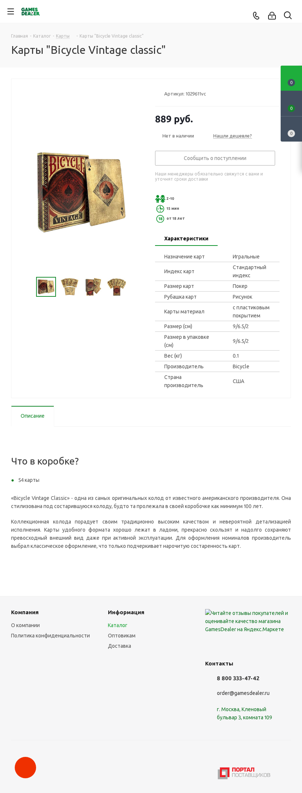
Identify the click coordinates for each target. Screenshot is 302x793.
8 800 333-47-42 (238, 678)
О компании (25, 625)
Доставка (119, 646)
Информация (126, 612)
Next (135, 287)
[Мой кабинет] (272, 16)
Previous (27, 287)
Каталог (117, 625)
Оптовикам (122, 636)
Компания (25, 612)
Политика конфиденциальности (50, 636)
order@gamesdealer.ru (243, 693)
